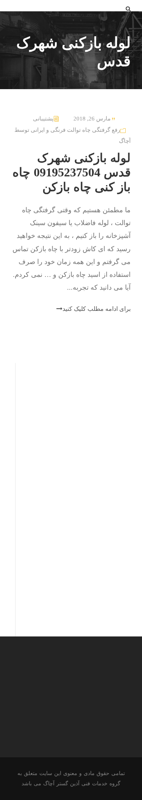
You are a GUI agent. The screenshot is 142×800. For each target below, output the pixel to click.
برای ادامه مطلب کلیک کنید (96, 309)
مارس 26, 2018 (92, 119)
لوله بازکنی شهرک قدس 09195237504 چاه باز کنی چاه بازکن (71, 172)
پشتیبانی (43, 119)
